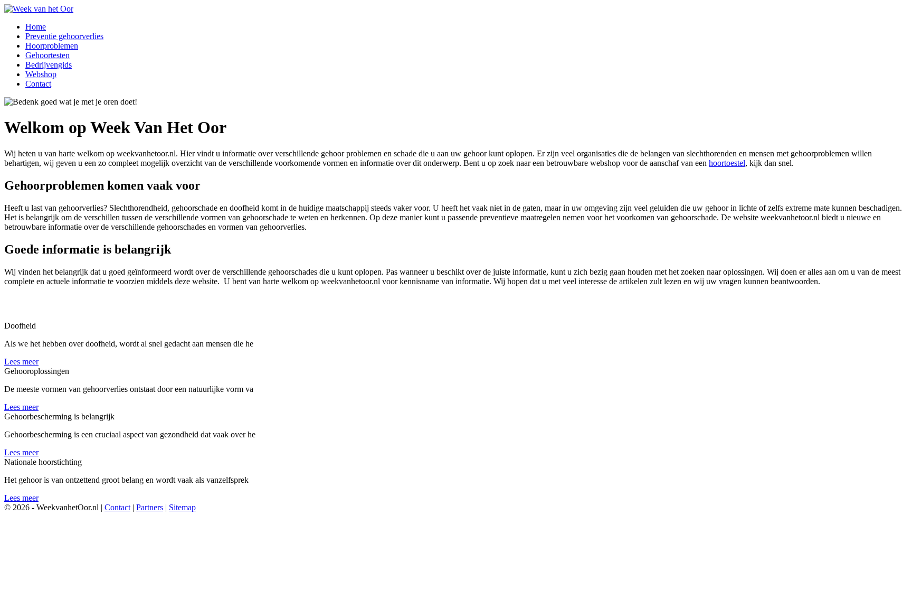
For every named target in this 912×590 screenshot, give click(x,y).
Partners (149, 507)
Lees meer (21, 361)
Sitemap (182, 507)
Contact (117, 507)
